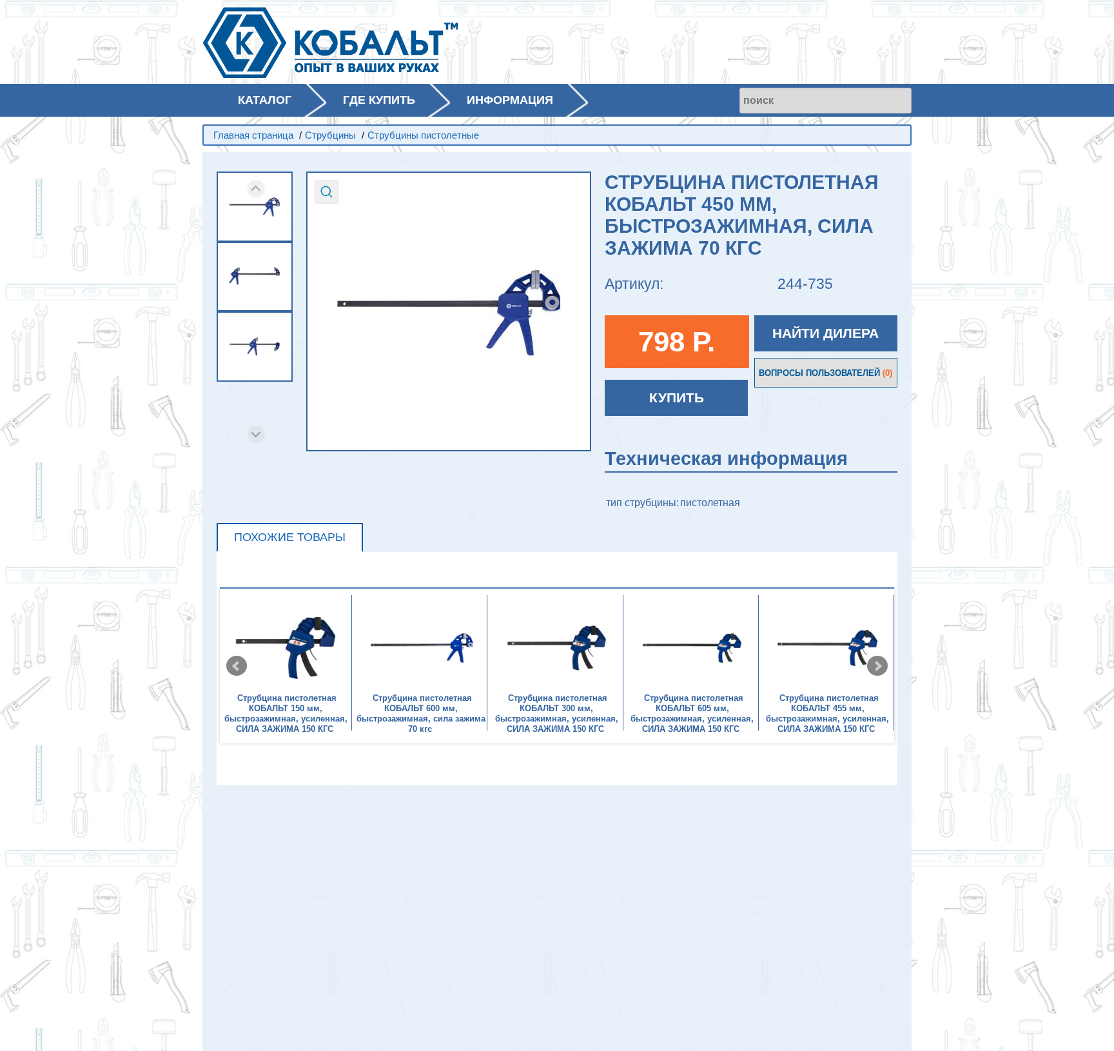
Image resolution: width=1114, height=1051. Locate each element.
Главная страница (253, 135)
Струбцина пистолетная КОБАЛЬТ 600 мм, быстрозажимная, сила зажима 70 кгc (421, 713)
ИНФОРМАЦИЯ (510, 99)
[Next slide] (256, 434)
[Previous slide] (256, 188)
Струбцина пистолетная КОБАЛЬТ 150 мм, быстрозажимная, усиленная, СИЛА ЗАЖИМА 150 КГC (285, 713)
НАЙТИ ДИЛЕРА (825, 333)
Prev (236, 666)
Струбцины (330, 135)
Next (877, 666)
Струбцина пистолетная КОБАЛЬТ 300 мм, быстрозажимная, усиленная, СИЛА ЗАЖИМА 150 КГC (556, 713)
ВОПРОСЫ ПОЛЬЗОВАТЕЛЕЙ (825, 373)
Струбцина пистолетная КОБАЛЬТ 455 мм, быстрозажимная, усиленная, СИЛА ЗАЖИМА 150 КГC (827, 713)
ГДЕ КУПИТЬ (379, 99)
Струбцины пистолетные (423, 135)
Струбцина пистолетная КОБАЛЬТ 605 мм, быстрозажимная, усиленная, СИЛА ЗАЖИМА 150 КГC (692, 713)
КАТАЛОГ (264, 99)
